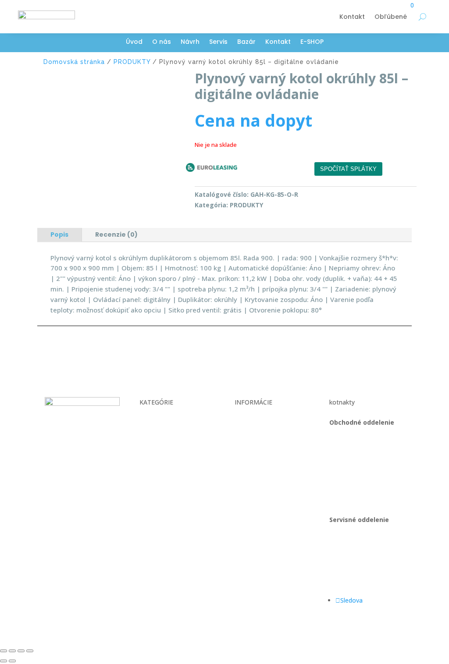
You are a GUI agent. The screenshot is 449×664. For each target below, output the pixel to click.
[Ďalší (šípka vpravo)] (12, 661)
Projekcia (152, 439)
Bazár (246, 42)
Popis (59, 234)
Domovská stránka (74, 61)
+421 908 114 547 (355, 455)
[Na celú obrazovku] (12, 651)
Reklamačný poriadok (265, 449)
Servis (218, 42)
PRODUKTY (132, 61)
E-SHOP (312, 42)
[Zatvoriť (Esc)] (29, 651)
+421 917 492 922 (355, 552)
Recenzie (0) (116, 234)
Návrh (190, 42)
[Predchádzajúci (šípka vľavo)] (3, 661)
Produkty (152, 455)
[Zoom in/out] (3, 651)
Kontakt (352, 16)
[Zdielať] (21, 651)
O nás (161, 42)
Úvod (134, 42)
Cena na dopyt (253, 120)
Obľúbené (390, 16)
